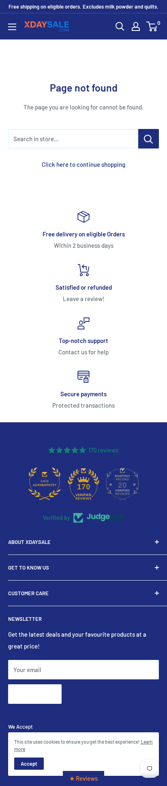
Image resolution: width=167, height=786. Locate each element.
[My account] (136, 26)
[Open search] (120, 26)
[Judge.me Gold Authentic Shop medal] (44, 483)
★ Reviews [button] (83, 778)
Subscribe (34, 694)
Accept (29, 763)
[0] (152, 26)
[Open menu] (12, 27)
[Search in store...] (148, 138)
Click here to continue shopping (83, 164)
